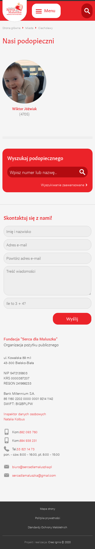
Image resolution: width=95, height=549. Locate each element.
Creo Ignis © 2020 (59, 542)
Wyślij (72, 318)
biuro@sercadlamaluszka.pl (32, 466)
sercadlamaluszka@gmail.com (34, 475)
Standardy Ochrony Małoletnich (47, 527)
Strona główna (11, 28)
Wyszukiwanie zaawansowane (63, 184)
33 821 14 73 (26, 448)
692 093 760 (28, 431)
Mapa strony (47, 508)
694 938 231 (28, 440)
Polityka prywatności (47, 518)
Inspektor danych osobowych (25, 413)
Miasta (29, 28)
